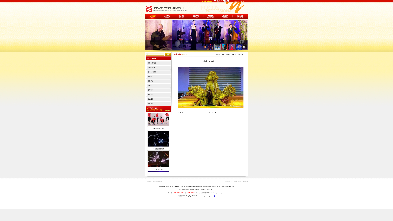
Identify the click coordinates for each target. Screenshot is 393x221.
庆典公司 (183, 186)
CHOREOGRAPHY (211, 17)
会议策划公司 (206, 186)
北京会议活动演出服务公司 (226, 186)
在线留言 (227, 181)
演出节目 (196, 16)
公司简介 (167, 16)
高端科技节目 (152, 67)
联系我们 (240, 16)
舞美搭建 (211, 16)
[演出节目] (158, 109)
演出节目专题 (151, 58)
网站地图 (245, 181)
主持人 (150, 85)
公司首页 (153, 16)
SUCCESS (225, 17)
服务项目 (182, 16)
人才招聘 (233, 181)
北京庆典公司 (190, 186)
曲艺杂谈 (150, 90)
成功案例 (225, 16)
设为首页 (243, 1)
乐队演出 (150, 81)
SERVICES (181, 17)
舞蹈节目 (150, 76)
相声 (181, 112)
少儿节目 (150, 99)
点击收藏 (236, 1)
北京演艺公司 (214, 186)
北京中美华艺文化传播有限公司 (193, 190)
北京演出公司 (176, 186)
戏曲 (215, 112)
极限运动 (150, 94)
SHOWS (196, 17)
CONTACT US (240, 17)
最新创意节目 (152, 63)
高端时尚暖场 (152, 72)
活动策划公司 (198, 186)
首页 (223, 54)
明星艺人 (150, 103)
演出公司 (168, 186)
